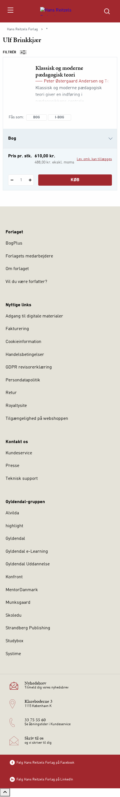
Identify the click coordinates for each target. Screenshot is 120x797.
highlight (14, 526)
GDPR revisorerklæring (29, 367)
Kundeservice (19, 453)
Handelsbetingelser (25, 355)
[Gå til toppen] (5, 792)
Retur (11, 393)
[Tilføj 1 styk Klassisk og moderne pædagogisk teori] (30, 180)
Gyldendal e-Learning (27, 551)
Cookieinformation (23, 342)
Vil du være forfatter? (26, 282)
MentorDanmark (22, 590)
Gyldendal (15, 538)
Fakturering (17, 329)
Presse (12, 466)
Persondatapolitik (23, 380)
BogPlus (14, 243)
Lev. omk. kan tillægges (94, 159)
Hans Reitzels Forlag (22, 29)
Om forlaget (17, 269)
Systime (13, 654)
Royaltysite (16, 406)
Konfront (14, 577)
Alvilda (12, 513)
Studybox (14, 641)
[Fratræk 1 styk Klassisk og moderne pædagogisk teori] (11, 180)
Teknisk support (22, 478)
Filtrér (9, 52)
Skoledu (13, 615)
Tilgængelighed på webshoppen (37, 418)
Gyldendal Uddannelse (28, 564)
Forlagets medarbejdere (29, 256)
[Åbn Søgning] (107, 11)
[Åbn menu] (10, 11)
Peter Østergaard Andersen (71, 81)
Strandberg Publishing (28, 628)
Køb (75, 180)
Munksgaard (18, 602)
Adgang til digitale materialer (34, 316)
